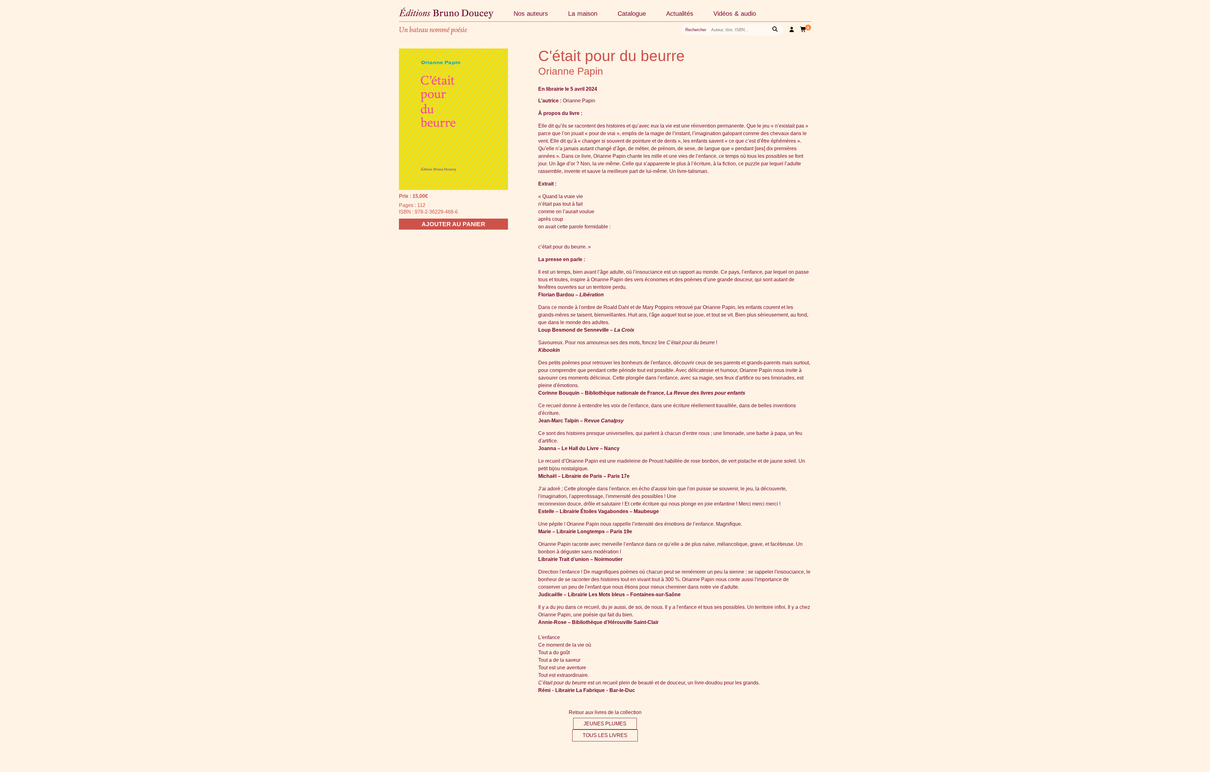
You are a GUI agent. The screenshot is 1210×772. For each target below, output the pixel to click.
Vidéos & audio (734, 13)
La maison (582, 13)
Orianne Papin (570, 71)
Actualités (679, 13)
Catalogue (632, 13)
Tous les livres (605, 735)
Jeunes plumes (605, 723)
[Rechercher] (775, 30)
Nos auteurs (531, 13)
